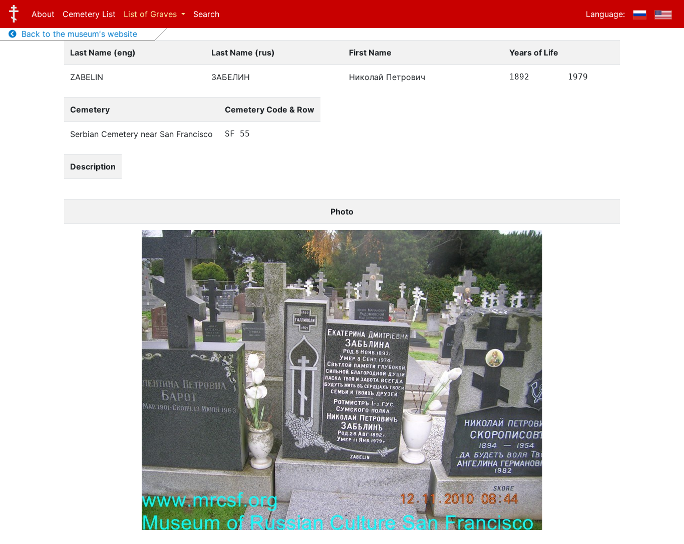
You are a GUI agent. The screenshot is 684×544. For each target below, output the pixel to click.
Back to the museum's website (77, 34)
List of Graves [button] (151, 14)
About (43, 14)
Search (206, 14)
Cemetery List (89, 14)
